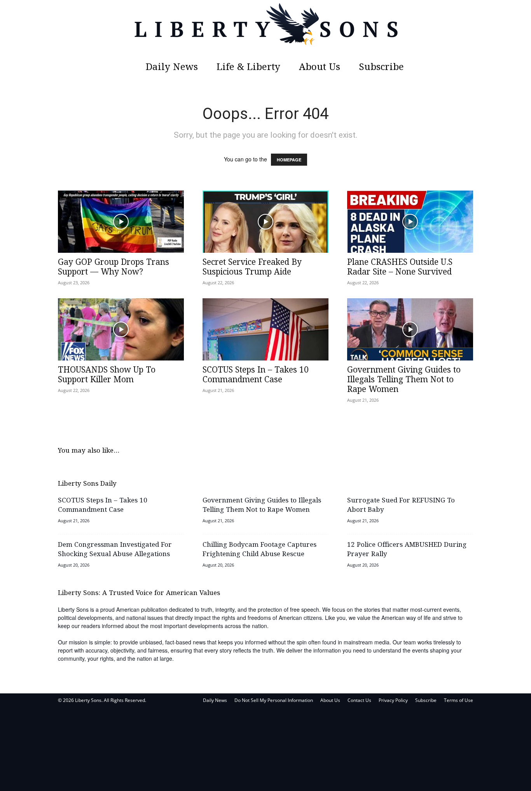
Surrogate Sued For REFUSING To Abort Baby (401, 505)
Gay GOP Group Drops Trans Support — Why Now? (113, 267)
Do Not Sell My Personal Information (273, 700)
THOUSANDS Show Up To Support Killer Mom (106, 375)
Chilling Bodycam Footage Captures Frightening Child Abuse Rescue (259, 549)
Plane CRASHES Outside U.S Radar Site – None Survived (399, 267)
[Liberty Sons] (265, 29)
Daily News (172, 67)
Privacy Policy (393, 700)
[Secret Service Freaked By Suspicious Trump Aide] (265, 222)
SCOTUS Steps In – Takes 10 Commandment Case (256, 375)
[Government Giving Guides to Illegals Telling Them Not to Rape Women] (410, 329)
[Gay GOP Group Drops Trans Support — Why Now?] (121, 222)
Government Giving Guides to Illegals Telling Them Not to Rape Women (404, 380)
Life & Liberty (248, 67)
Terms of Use (458, 700)
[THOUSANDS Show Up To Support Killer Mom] (121, 329)
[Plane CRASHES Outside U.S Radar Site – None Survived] (410, 222)
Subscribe (381, 67)
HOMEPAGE (289, 160)
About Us (319, 67)
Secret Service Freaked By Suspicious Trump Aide (252, 267)
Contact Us (359, 700)
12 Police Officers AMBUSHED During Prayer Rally (406, 549)
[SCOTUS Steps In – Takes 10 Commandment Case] (265, 329)
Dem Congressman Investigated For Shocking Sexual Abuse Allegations (115, 549)
